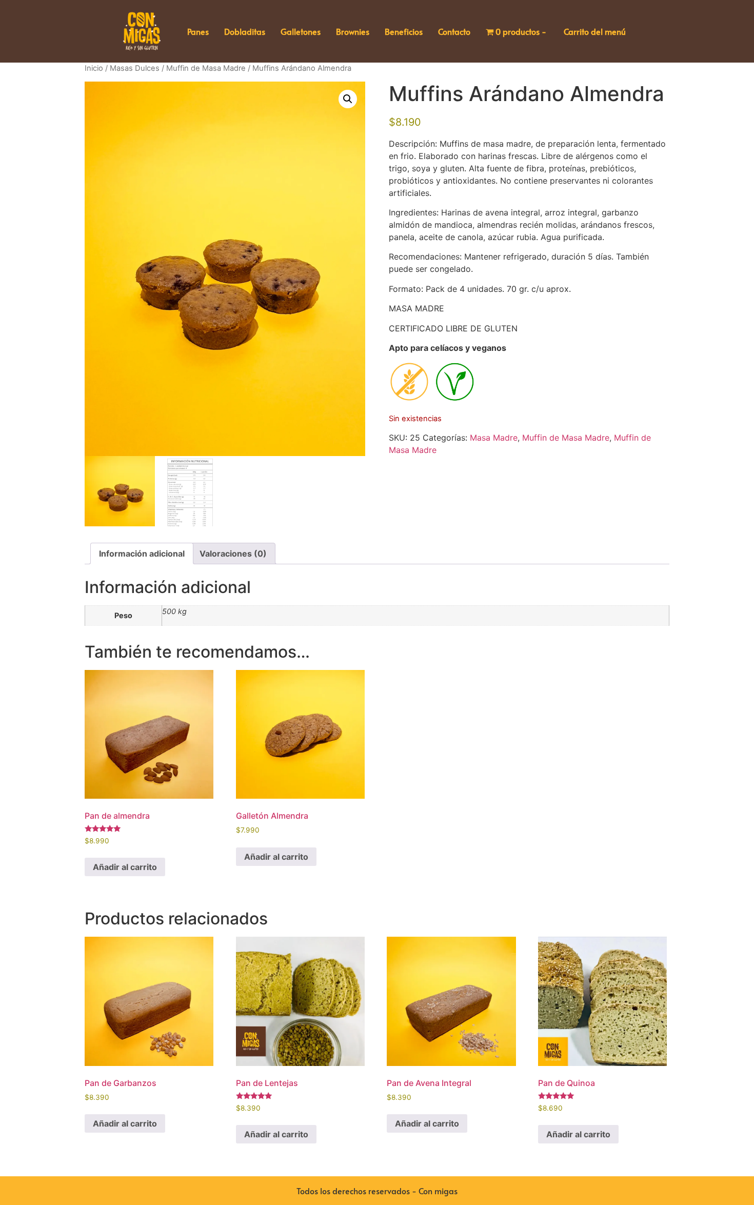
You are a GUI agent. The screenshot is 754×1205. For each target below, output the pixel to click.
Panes (198, 31)
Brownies (352, 31)
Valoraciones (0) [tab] (233, 553)
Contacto (454, 31)
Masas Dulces (135, 68)
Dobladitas (244, 31)
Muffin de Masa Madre (206, 68)
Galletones (301, 31)
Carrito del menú (595, 31)
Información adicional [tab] (142, 553)
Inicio (94, 68)
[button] (348, 99)
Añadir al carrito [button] (125, 867)
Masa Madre (494, 437)
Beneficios (404, 31)
